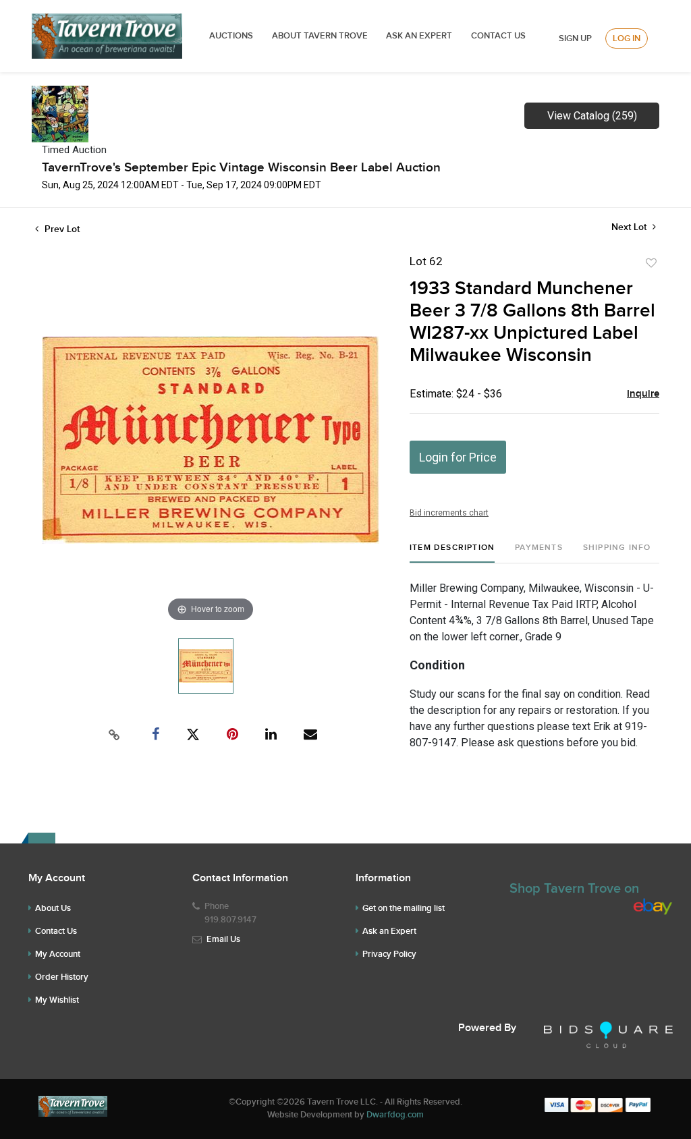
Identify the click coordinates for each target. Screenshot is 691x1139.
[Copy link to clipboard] (115, 735)
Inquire (643, 394)
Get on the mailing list (403, 908)
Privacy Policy (389, 954)
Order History (61, 977)
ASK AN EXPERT (419, 35)
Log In (626, 38)
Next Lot (630, 227)
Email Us (223, 939)
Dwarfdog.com (395, 1114)
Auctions (231, 35)
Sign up (575, 38)
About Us (53, 908)
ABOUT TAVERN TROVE (321, 35)
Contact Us (498, 35)
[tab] (452, 553)
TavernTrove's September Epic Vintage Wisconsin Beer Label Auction (241, 167)
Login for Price (458, 457)
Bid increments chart (449, 513)
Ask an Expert (389, 931)
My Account (57, 954)
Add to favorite (651, 263)
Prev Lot (61, 229)
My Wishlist (57, 1000)
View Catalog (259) (592, 115)
